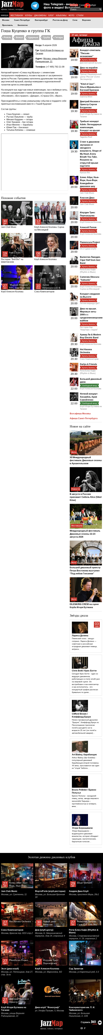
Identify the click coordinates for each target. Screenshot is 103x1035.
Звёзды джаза (79, 615)
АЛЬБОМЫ (61, 15)
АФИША (4, 15)
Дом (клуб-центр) (44, 930)
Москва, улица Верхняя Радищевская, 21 (12, 1014)
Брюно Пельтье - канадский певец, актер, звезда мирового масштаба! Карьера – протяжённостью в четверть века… (85, 801)
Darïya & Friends (88, 364)
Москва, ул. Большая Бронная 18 (50, 895)
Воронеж (86, 20)
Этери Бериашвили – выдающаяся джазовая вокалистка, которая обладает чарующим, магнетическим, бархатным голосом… (85, 836)
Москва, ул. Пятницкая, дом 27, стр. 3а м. (17, 973)
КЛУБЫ (28, 15)
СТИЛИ (79, 15)
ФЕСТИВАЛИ (16, 15)
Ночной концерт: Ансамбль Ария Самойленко (89, 397)
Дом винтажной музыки (90, 63)
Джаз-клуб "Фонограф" (47, 1007)
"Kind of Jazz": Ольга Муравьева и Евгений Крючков (90, 87)
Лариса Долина (80, 635)
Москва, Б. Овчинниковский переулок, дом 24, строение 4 (50, 934)
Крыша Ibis (85, 172)
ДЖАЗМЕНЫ (40, 15)
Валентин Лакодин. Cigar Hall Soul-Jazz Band (90, 260)
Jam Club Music (12, 223)
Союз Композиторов (47, 288)
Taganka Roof (86, 137)
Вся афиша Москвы (80, 413)
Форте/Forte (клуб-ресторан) (50, 891)
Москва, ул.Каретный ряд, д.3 (84, 972)
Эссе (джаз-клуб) (88, 249)
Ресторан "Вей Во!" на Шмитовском (12, 257)
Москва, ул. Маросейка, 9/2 (48, 972)
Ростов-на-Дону (60, 20)
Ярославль (7, 25)
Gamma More (86, 96)
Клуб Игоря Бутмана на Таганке (91, 115)
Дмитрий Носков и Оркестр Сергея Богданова (90, 104)
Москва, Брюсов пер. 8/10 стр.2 (17, 933)
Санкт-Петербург (87, 5)
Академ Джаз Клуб (79, 891)
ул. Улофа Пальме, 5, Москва (49, 1010)
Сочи (75, 20)
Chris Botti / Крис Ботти (84, 671)
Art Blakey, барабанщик (84, 754)
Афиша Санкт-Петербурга (84, 418)
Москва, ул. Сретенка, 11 (14, 894)
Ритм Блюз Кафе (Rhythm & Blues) (88, 270)
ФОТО (71, 15)
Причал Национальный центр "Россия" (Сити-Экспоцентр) (90, 76)
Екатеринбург (41, 20)
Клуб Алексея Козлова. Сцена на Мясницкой (49, 225)
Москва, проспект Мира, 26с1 (84, 894)
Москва (74, 5)
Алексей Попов (88, 227)
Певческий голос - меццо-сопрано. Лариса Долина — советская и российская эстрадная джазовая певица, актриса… (84, 643)
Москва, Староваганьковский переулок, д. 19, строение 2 (84, 937)
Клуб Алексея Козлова (47, 255)
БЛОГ (51, 15)
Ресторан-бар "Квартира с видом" (89, 328)
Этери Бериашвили (82, 828)
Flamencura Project (90, 242)
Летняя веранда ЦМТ (90, 303)
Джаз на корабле (89, 68)
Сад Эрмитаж (76, 968)
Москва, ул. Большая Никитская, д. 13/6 (79, 1014)
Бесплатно (23, 25)
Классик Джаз (87, 198)
